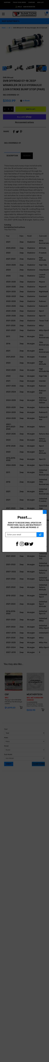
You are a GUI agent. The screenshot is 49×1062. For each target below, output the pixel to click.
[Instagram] (22, 544)
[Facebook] (17, 544)
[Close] (45, 512)
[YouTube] (26, 544)
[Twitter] (31, 544)
